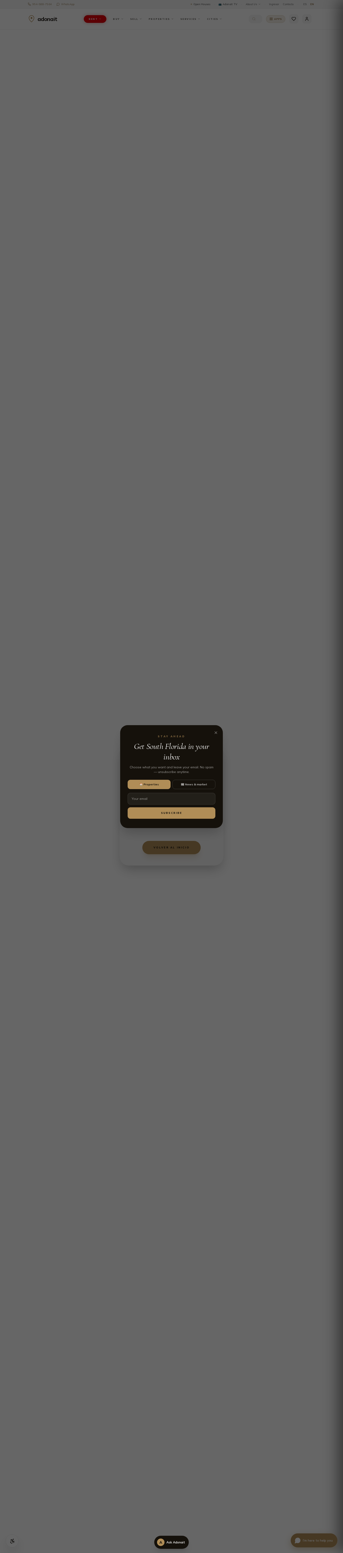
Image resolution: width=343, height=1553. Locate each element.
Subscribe (171, 813)
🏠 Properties (149, 784)
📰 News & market (194, 784)
